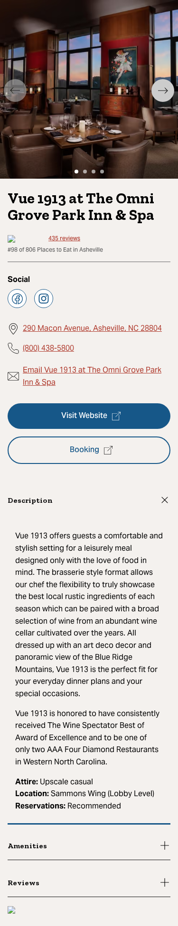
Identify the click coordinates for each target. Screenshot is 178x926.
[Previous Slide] (15, 90)
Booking (84, 450)
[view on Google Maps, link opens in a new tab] (11, 911)
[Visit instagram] (43, 298)
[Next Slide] (162, 90)
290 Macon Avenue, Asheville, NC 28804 (92, 328)
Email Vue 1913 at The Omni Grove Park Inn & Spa (92, 376)
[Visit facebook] (17, 298)
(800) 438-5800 (48, 348)
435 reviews (64, 239)
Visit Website (84, 416)
